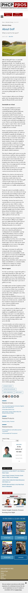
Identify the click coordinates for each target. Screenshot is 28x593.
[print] (18, 396)
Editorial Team (4, 571)
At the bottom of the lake (19, 449)
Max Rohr (11, 36)
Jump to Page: (5, 438)
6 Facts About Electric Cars (8, 409)
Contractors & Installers (9, 389)
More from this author (19, 457)
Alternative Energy (9, 22)
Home (3, 22)
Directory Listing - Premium (8, 421)
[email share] (15, 396)
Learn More (20, 557)
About (2, 577)
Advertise (3, 579)
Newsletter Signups (8, 14)
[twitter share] (6, 396)
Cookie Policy (18, 590)
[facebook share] (3, 396)
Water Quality (18, 392)
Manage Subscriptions (17, 14)
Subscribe (7, 537)
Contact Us (3, 575)
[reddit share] (9, 396)
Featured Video (7, 493)
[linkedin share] (12, 396)
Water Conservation (8, 392)
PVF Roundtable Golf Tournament (9, 433)
